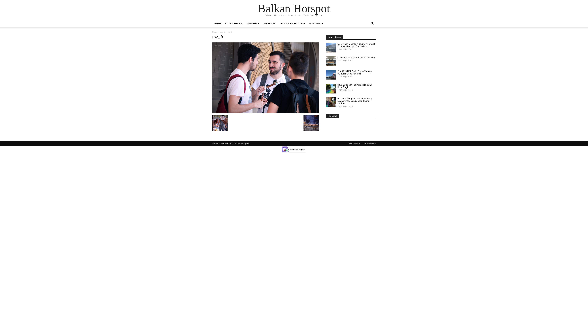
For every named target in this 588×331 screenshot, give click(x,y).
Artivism (252, 23)
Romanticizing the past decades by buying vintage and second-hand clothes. (354, 101)
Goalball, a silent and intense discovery (356, 57)
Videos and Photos (291, 23)
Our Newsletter (369, 143)
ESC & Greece (232, 23)
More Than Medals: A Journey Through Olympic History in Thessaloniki (356, 45)
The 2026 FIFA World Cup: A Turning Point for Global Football (354, 72)
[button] (372, 23)
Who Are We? (354, 143)
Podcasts (314, 23)
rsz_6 (222, 32)
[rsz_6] (265, 112)
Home (217, 23)
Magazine (269, 23)
